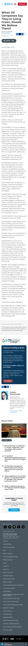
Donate (23, 4)
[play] (2, 644)
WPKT (13, 536)
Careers (5, 563)
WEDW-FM (5, 536)
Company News (7, 544)
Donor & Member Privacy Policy (11, 598)
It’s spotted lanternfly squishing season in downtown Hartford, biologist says (15, 458)
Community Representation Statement (13, 585)
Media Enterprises (7, 560)
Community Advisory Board (10, 556)
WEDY (15, 535)
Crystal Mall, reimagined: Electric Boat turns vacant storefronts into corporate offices (13, 468)
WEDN (8, 535)
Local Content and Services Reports (12, 627)
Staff (4, 550)
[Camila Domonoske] (4, 395)
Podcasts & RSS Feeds (9, 578)
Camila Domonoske (6, 32)
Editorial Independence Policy (11, 620)
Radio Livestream (7, 582)
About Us (5, 541)
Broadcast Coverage (8, 608)
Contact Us (6, 566)
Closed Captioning (7, 611)
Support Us (6, 569)
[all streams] (26, 644)
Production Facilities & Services (11, 623)
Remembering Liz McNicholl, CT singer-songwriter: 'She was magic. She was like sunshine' (14, 448)
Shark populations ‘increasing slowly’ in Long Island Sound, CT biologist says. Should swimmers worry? (15, 478)
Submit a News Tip (8, 572)
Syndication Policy (7, 617)
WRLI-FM (18, 536)
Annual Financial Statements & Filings (13, 604)
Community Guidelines (9, 588)
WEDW (12, 535)
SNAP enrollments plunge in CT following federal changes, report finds (15, 487)
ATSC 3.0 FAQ (15, 538)
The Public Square (7, 630)
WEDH (4, 535)
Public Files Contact (7, 538)
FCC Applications (7, 614)
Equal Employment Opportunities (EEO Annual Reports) (13, 595)
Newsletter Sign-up (8, 575)
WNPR (10, 536)
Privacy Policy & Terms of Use (10, 601)
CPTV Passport (7, 591)
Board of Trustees (7, 553)
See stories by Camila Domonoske (16, 411)
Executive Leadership (8, 547)
